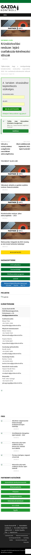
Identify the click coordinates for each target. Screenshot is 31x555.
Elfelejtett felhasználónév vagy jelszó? (14, 114)
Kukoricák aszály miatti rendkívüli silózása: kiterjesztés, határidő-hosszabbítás (19, 445)
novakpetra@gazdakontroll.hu (11, 373)
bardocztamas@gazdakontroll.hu (12, 363)
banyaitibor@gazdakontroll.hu (11, 325)
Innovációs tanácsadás (21, 540)
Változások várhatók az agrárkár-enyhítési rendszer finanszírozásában (14, 186)
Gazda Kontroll (15, 550)
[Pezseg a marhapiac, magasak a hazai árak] (6, 455)
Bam (11, 552)
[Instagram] (29, 1)
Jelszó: (5, 101)
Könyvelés (26, 542)
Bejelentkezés (12, 109)
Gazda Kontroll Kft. (10, 526)
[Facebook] (27, 1)
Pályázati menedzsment (22, 535)
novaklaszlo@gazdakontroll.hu (11, 354)
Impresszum (13, 532)
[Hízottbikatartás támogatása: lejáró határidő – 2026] (6, 433)
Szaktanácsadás (9, 535)
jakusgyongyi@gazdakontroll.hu (12, 383)
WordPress (4, 552)
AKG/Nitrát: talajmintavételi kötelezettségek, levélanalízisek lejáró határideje (20, 423)
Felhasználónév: (8, 94)
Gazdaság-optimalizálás (15, 537)
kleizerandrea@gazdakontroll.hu (12, 335)
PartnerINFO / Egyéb (7, 40)
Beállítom (16, 131)
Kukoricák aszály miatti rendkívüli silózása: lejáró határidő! (19, 466)
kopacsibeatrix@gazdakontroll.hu (12, 343)
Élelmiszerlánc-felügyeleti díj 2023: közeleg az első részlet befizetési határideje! (15, 243)
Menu (5, 15)
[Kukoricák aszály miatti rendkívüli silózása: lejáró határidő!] (6, 465)
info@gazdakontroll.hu (10, 315)
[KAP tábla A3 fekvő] (15, 400)
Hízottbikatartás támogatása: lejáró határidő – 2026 (20, 434)
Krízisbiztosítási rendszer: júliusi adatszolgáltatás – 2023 (11, 215)
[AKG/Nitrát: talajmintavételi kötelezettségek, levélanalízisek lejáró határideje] (6, 421)
